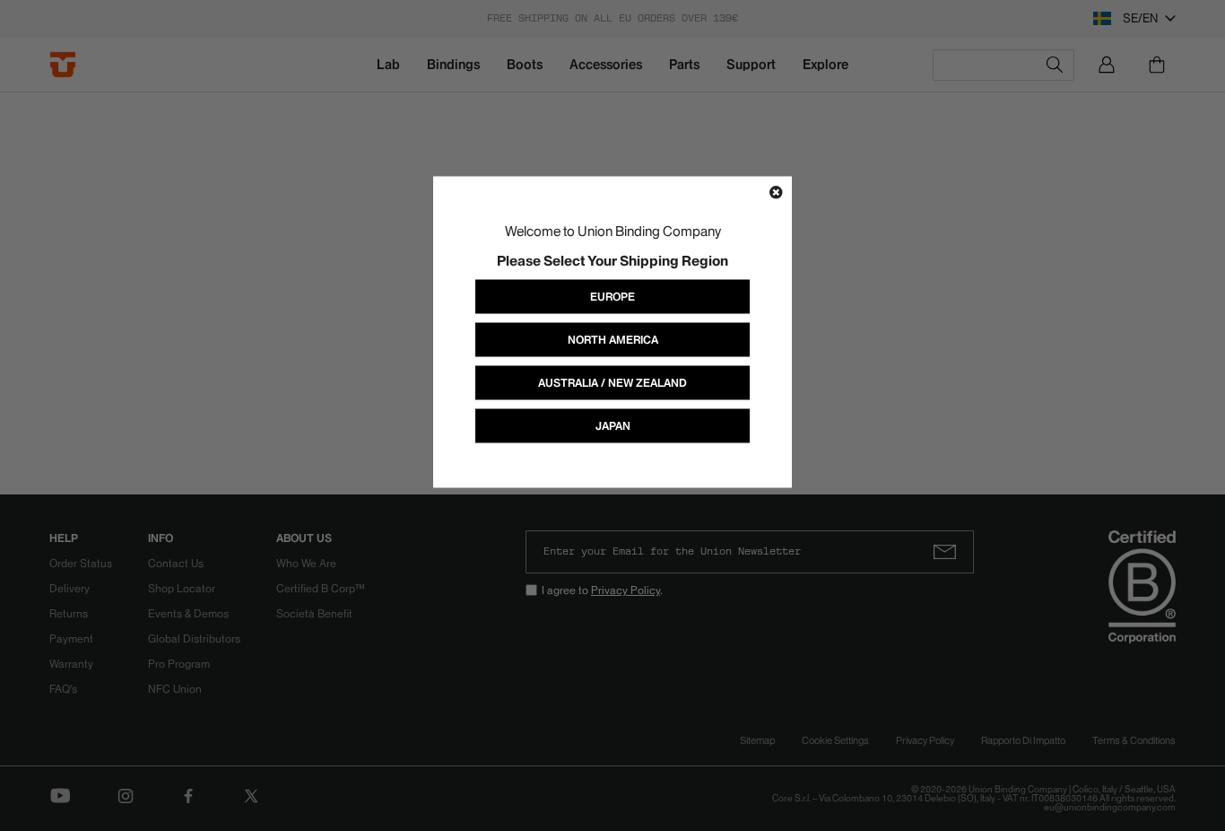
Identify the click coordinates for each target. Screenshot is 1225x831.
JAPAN (612, 426)
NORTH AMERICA (613, 339)
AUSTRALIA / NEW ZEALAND (612, 382)
